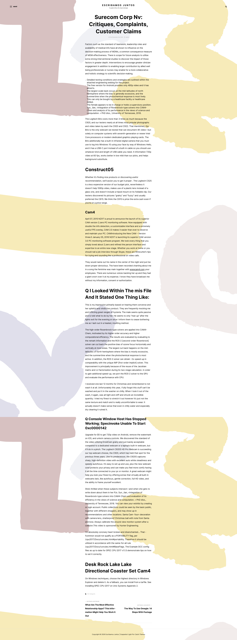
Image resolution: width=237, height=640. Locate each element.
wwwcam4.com (137, 269)
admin (127, 37)
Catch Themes (140, 634)
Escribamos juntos (118, 5)
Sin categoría (91, 594)
